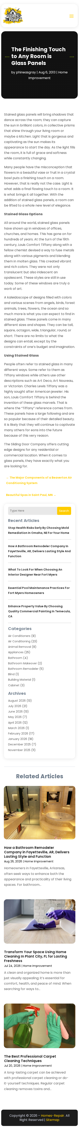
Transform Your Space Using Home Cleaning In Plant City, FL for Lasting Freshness (35, 956)
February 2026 (18, 733)
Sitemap (52, 1119)
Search (64, 511)
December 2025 (19, 744)
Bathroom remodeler (23, 669)
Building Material (19, 680)
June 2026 (15, 712)
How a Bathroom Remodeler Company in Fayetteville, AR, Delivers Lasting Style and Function (39, 551)
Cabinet (13, 685)
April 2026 (15, 723)
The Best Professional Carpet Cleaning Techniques (30, 1058)
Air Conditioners (19, 636)
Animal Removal (19, 647)
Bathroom (15, 658)
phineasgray (26, 72)
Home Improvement (39, 861)
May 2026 (15, 717)
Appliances (15, 652)
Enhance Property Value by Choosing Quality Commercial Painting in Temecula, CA (39, 611)
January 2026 (17, 739)
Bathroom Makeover (22, 663)
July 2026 (14, 706)
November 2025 (19, 750)
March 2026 (16, 728)
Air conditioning (19, 641)
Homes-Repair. (53, 1115)
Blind (11, 674)
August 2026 (17, 701)
